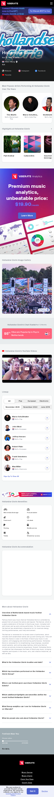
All (9, 401)
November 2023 (13, 407)
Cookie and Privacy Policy (13, 794)
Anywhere (25, 743)
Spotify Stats (27, 783)
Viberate (9, 3)
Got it (32, 791)
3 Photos (42, 310)
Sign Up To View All (11, 476)
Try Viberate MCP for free (40, 11)
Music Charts (27, 776)
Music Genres (27, 772)
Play (47, 417)
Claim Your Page (27, 779)
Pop (20, 401)
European (32, 401)
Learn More (27, 215)
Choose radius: (7, 738)
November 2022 (30, 407)
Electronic (44, 401)
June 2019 (45, 407)
